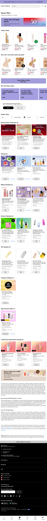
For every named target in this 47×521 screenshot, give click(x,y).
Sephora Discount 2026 (5, 437)
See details (12, 178)
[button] (23, 137)
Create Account (20, 107)
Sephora (12, 437)
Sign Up (19, 491)
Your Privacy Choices (24, 509)
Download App (5, 333)
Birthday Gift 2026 (21, 435)
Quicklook (4, 38)
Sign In (8, 107)
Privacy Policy (3, 509)
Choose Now (5, 302)
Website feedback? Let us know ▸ (23, 441)
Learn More (21, 178)
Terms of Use (9, 509)
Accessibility (14, 509)
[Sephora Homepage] (5, 6)
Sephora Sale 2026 (29, 435)
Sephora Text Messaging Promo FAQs (30, 437)
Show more (3, 430)
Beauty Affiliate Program (13, 435)
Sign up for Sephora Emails (6, 489)
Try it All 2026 (41, 437)
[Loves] (42, 6)
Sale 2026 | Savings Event (39, 435)
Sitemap (18, 509)
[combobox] (25, 6)
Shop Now (5, 148)
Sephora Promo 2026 (18, 437)
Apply (21, 148)
